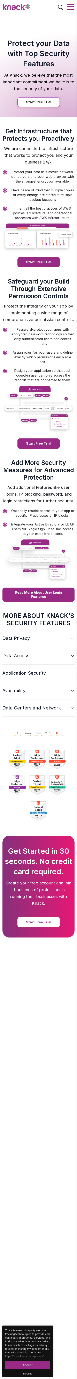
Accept (28, 1365)
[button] (38, 638)
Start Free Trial (38, 102)
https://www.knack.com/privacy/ (24, 1356)
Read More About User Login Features (38, 594)
